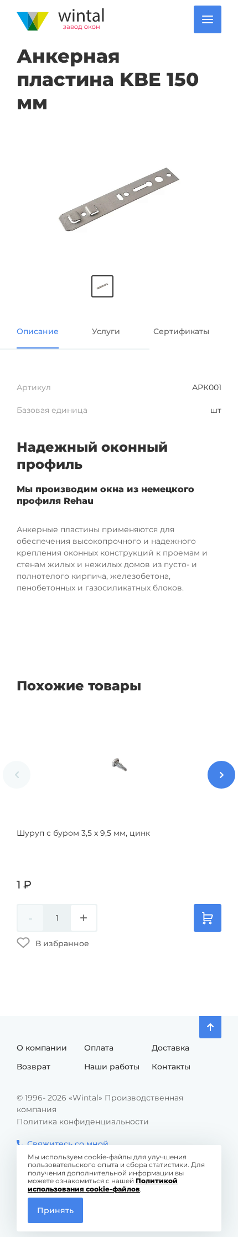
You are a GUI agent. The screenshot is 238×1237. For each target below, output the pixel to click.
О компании (42, 1048)
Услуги (106, 331)
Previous (16, 775)
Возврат (33, 1067)
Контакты (171, 1067)
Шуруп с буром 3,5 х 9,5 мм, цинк (83, 833)
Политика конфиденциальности (83, 1122)
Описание (38, 331)
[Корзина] (207, 918)
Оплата (98, 1048)
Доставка (170, 1048)
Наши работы (111, 1067)
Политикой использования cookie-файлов (103, 1185)
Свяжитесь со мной (67, 1144)
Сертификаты (181, 331)
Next (221, 775)
